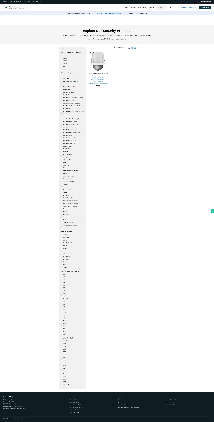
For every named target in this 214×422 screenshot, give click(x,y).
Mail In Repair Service (69, 198)
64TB (64, 296)
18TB (64, 304)
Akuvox (65, 75)
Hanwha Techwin (67, 243)
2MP (64, 354)
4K (64, 360)
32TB (64, 287)
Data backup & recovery (76, 407)
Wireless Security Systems (70, 225)
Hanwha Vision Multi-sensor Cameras (73, 114)
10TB (64, 274)
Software (65, 228)
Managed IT (72, 400)
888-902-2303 (206, 2)
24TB (64, 282)
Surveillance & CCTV (75, 405)
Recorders (66, 208)
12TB (64, 301)
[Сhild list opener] (68, 76)
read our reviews (116, 13)
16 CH (65, 61)
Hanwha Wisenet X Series (70, 143)
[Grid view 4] (132, 48)
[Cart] (175, 7)
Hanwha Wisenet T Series (70, 140)
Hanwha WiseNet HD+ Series (71, 124)
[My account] (170, 7)
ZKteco (65, 253)
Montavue (66, 262)
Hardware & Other (68, 146)
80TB (64, 328)
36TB (64, 290)
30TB (64, 285)
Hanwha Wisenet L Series (70, 127)
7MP (64, 371)
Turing (65, 184)
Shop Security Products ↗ (188, 7)
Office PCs (66, 165)
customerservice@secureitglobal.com (189, 2)
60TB (64, 320)
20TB (64, 279)
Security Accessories (68, 178)
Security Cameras (68, 222)
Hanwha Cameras (68, 95)
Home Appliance (67, 154)
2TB (64, 309)
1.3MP (65, 341)
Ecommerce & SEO (75, 412)
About (145, 7)
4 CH (64, 66)
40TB (64, 315)
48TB (64, 293)
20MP (64, 351)
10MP (64, 343)
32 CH (65, 63)
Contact (151, 7)
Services (133, 7)
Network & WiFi (73, 410)
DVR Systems (67, 89)
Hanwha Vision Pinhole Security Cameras (72, 118)
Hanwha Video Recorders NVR (71, 105)
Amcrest (65, 84)
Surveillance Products (69, 181)
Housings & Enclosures (97, 79)
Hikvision (65, 151)
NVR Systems (67, 219)
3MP (64, 357)
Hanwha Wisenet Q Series (70, 138)
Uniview (65, 211)
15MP (64, 349)
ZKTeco (65, 195)
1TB (64, 307)
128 (64, 55)
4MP (64, 362)
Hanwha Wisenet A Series (70, 121)
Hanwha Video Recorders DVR (71, 103)
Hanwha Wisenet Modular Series (72, 132)
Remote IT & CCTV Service (70, 203)
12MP (64, 346)
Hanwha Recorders (68, 100)
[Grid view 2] (135, 48)
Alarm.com (66, 78)
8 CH (64, 69)
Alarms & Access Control (69, 81)
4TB (64, 317)
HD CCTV (66, 148)
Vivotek (65, 192)
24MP (64, 379)
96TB (64, 334)
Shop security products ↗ (125, 405)
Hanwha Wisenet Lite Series (70, 129)
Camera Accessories (97, 77)
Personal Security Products (70, 170)
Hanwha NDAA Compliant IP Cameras (73, 97)
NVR (64, 162)
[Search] (165, 7)
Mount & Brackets (98, 81)
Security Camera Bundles (70, 206)
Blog (139, 7)
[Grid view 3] (129, 48)
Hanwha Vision (67, 108)
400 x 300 (66, 384)
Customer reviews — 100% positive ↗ (128, 407)
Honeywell (66, 157)
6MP (64, 368)
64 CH (65, 58)
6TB (64, 323)
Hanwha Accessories (68, 92)
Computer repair (74, 402)
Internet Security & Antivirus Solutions (73, 217)
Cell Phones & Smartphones (70, 200)
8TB (64, 331)
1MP (64, 376)
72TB (64, 326)
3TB (64, 312)
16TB (64, 277)
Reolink (65, 173)
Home (126, 7)
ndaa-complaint (67, 159)
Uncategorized (67, 187)
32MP (64, 382)
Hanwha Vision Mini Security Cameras (73, 111)
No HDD (65, 298)
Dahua (65, 214)
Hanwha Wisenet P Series (70, 135)
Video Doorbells (67, 189)
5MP (64, 365)
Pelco (64, 168)
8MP (64, 373)
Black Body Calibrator (69, 86)
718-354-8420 (205, 7)
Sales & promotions (68, 176)
